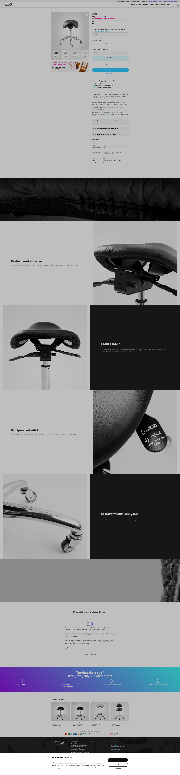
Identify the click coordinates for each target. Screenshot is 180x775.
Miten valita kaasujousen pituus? (100, 31)
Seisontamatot (95, 750)
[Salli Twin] (60, 711)
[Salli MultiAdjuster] (80, 711)
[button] (87, 14)
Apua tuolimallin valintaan (112, 684)
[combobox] (110, 34)
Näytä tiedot (118, 768)
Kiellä (118, 764)
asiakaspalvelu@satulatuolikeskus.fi (119, 751)
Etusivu (52, 8)
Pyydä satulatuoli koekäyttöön (158, 684)
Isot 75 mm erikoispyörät (103, 43)
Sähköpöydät (94, 748)
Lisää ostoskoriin (110, 70)
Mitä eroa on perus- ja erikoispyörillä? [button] (106, 128)
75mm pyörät (107, 114)
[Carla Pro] (119, 711)
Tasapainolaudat (95, 752)
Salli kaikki (118, 760)
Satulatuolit (59, 8)
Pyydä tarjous (110, 74)
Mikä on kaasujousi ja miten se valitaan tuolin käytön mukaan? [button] (109, 122)
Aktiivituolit (94, 746)
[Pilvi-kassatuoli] (99, 711)
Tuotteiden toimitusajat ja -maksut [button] (105, 134)
